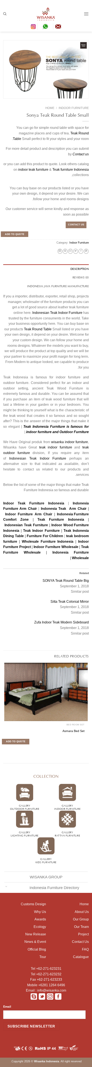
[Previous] (83, 101)
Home (49, 108)
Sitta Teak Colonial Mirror (69, 601)
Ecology (40, 927)
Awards (40, 919)
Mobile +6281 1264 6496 (46, 985)
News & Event (35, 942)
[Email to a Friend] (70, 251)
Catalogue (81, 957)
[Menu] (86, 14)
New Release (35, 934)
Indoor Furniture (74, 108)
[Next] (75, 101)
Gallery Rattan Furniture (67, 833)
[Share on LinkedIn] (60, 251)
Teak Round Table (38, 329)
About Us (82, 912)
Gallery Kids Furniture (46, 860)
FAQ (85, 949)
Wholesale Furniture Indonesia (48, 541)
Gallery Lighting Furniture (24, 833)
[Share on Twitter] (75, 251)
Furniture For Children (45, 536)
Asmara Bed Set (73, 731)
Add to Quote (14, 234)
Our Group (81, 919)
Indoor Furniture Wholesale (56, 547)
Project (83, 934)
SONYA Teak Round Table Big (66, 580)
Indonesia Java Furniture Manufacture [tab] (58, 286)
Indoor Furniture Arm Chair (28, 514)
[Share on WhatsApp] (86, 251)
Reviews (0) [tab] (81, 277)
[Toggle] (6, 886)
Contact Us (80, 942)
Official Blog (37, 949)
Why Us (40, 912)
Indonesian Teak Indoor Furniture (57, 313)
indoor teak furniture (33, 169)
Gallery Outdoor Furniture (24, 807)
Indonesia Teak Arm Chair (62, 508)
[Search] (4, 14)
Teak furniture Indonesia (70, 169)
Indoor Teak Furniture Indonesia (33, 503)
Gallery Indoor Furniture (67, 807)
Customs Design (33, 904)
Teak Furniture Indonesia (60, 519)
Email (7, 1006)
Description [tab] (79, 268)
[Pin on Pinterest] (65, 251)
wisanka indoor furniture (69, 442)
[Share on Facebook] (81, 251)
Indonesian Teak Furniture (26, 525)
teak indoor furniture (55, 447)
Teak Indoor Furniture (41, 530)
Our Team (81, 927)
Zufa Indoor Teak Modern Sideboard (61, 622)
